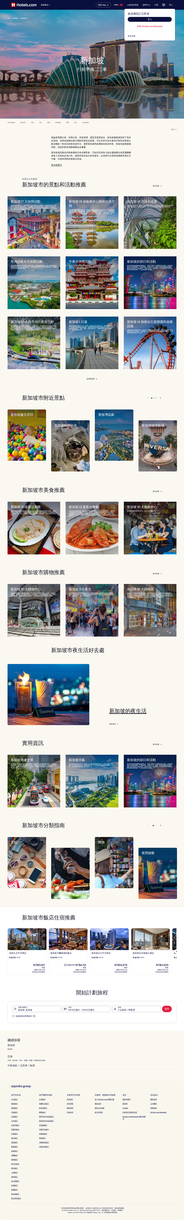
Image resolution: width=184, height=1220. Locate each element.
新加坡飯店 (85, 122)
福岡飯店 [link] (14, 1160)
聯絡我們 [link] (70, 1108)
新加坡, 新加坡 (25, 1010)
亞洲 (10, 1056)
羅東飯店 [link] (14, 1147)
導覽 (67, 122)
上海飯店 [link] (14, 1172)
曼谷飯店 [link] (14, 1168)
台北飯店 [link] (14, 1099)
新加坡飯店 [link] (15, 1194)
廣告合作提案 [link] (99, 1108)
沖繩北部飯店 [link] (44, 1147)
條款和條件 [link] (127, 1099)
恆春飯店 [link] (14, 1151)
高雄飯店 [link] (14, 1104)
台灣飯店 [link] (42, 1099)
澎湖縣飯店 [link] (43, 1125)
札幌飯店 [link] (14, 1185)
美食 (40, 122)
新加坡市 (24, 18)
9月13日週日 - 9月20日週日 (81, 1010)
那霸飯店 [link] (14, 1190)
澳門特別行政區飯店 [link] (46, 1117)
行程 (156, 5)
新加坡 (15, 18)
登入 (171, 5)
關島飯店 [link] (42, 1112)
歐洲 (32, 1065)
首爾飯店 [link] (14, 1155)
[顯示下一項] (176, 951)
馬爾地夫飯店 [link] (44, 1104)
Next (159, 397)
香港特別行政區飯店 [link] (46, 1121)
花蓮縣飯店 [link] (43, 1134)
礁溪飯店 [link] (14, 1108)
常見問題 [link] (70, 1104)
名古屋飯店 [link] (15, 1181)
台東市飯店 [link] (15, 1125)
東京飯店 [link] (14, 1138)
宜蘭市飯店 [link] (15, 1129)
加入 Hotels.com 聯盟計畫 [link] (104, 1099)
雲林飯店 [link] (42, 1138)
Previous (147, 397)
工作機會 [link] (153, 1104)
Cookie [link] (125, 1108)
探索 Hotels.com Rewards (149, 26)
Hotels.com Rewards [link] (158, 1112)
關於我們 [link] (153, 1099)
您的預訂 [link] (70, 1099)
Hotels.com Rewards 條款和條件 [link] (134, 1118)
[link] (149, 36)
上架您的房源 (132, 5)
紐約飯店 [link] (14, 1177)
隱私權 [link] (125, 1104)
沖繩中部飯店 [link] (44, 1129)
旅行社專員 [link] (99, 1112)
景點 (32, 122)
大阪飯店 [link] (14, 1112)
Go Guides (11, 122)
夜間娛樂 (58, 122)
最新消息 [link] (98, 1104)
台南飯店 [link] (14, 1117)
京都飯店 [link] (14, 1134)
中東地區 (12, 1065)
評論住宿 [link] (70, 1112)
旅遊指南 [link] (153, 1108)
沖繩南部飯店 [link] (44, 1142)
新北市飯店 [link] (15, 1164)
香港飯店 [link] (14, 1142)
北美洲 (23, 1065)
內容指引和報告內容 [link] (130, 1112)
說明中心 (146, 5)
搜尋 (167, 1009)
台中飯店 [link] (14, 1121)
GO (9, 18)
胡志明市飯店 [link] (16, 1198)
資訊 (75, 122)
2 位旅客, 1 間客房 (126, 1010)
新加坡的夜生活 (128, 711)
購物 (48, 122)
